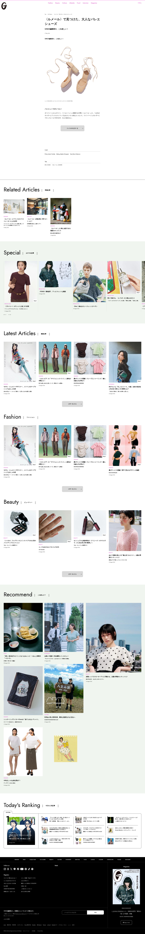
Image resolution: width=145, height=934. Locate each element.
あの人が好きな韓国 (25, 891)
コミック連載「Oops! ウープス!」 (28, 878)
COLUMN (101, 859)
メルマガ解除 (7, 919)
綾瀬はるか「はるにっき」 (10, 891)
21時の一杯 (23, 886)
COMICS (93, 859)
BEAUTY (51, 859)
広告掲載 (33, 931)
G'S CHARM (43, 859)
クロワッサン (20, 925)
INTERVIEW (68, 859)
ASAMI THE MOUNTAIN (9, 888)
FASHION (17, 859)
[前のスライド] (5, 314)
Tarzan (44, 925)
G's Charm (50, 14)
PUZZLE (119, 859)
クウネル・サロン (63, 925)
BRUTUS (9, 925)
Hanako (34, 925)
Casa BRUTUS (28, 925)
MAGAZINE (127, 859)
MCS (73, 925)
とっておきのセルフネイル (10, 880)
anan (5, 925)
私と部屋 (6, 886)
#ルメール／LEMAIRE (57, 165)
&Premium (39, 925)
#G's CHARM (48, 165)
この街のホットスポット (26, 888)
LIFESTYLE (77, 859)
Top (45, 14)
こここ (69, 925)
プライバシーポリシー (21, 913)
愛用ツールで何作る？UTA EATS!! (28, 883)
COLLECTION (33, 859)
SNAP (24, 859)
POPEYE (14, 925)
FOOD (85, 859)
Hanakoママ (54, 925)
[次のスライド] (7, 314)
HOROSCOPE (110, 859)
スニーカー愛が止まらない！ (10, 878)
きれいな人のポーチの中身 (10, 883)
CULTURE (59, 859)
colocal (49, 925)
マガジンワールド (26, 931)
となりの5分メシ (25, 880)
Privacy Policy (40, 931)
